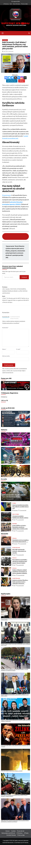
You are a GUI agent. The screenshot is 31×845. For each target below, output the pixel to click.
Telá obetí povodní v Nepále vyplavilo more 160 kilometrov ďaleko (13, 496)
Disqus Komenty (14, 318)
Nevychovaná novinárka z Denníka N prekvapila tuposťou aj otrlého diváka (14, 619)
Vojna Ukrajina (16, 3)
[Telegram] (9, 77)
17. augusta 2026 (20, 519)
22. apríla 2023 (10, 51)
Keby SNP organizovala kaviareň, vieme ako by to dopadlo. (19, 551)
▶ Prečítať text (12, 81)
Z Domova (6, 3)
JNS (4, 51)
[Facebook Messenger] (12, 77)
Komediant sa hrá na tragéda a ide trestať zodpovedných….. (20, 541)
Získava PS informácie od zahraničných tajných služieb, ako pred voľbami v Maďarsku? (15, 721)
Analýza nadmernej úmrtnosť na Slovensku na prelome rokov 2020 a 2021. (15, 695)
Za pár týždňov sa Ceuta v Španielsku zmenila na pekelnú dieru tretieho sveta (20, 527)
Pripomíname (6, 195)
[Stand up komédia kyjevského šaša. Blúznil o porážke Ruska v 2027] (6, 506)
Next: (15, 299)
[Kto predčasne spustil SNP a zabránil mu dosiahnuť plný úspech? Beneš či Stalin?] (6, 561)
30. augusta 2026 (22, 543)
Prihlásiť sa (4, 396)
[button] (2, 33)
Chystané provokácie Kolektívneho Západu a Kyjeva (20, 517)
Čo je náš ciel (20, 831)
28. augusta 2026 (10, 499)
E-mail (18, 349)
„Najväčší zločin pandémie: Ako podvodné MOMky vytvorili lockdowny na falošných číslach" (14, 670)
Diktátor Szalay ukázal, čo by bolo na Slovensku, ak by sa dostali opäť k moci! (15, 644)
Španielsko (14, 523)
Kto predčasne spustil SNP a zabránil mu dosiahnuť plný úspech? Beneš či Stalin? (19, 561)
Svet (11, 3)
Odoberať (24, 277)
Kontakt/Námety (11, 835)
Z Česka (26, 833)
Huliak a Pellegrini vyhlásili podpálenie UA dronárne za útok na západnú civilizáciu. (19, 571)
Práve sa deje (24, 3)
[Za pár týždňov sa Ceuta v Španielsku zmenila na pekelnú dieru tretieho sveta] (6, 527)
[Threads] (25, 77)
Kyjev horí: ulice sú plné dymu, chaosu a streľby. (11, 771)
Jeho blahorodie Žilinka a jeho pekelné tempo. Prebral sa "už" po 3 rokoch (15, 746)
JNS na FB (4, 400)
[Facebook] (6, 77)
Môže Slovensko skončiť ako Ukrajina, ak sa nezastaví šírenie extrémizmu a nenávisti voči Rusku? (15, 821)
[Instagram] (21, 77)
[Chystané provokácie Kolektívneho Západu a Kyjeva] (6, 516)
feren (15, 575)
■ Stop (21, 81)
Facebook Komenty (15, 316)
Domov (8, 831)
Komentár (5, 327)
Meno (4, 349)
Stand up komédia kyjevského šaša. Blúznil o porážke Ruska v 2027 (20, 506)
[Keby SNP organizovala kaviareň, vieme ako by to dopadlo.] (6, 551)
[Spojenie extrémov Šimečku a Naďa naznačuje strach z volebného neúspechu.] (6, 581)
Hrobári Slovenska (16, 547)
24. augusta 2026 (23, 510)
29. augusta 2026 (20, 555)
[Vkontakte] (18, 77)
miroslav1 (16, 543)
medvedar (16, 510)
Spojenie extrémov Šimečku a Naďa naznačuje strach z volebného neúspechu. (20, 581)
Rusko (13, 514)
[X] (15, 77)
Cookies (13, 831)
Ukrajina (14, 503)
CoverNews (17, 842)
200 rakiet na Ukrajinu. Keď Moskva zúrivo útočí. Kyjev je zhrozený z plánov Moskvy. (14, 796)
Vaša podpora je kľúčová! (8, 833)
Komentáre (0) (5, 316)
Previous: (14, 290)
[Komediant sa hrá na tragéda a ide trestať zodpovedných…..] (6, 540)
